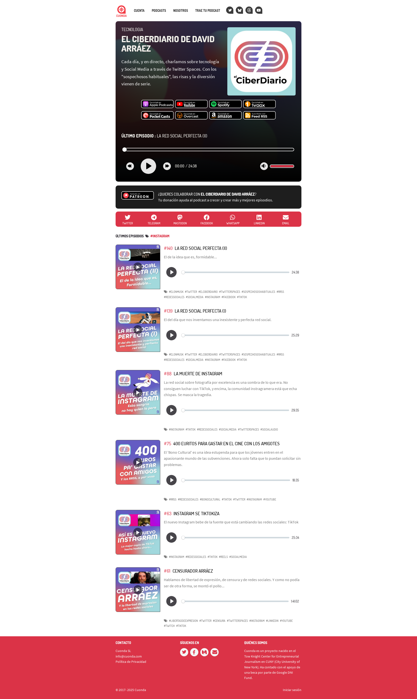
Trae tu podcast (207, 11)
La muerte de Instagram (198, 373)
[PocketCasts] (157, 115)
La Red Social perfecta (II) (164, 135)
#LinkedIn (272, 621)
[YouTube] (258, 10)
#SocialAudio (269, 429)
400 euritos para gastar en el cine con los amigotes (226, 443)
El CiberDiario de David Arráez (168, 43)
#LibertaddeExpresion (183, 621)
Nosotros (180, 11)
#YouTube (269, 499)
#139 (168, 311)
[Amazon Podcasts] (225, 115)
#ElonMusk (176, 292)
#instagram (159, 236)
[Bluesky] (239, 10)
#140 (168, 248)
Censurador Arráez (193, 571)
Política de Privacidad (131, 661)
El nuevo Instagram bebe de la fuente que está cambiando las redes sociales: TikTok (231, 522)
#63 (167, 513)
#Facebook (229, 297)
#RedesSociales (174, 297)
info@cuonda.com (129, 656)
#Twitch (169, 626)
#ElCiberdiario (208, 292)
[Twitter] (229, 10)
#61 (167, 571)
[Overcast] (191, 115)
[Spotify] (225, 104)
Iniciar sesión (292, 690)
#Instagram (212, 297)
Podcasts (159, 11)
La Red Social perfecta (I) (200, 311)
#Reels (223, 557)
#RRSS (280, 292)
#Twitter (191, 292)
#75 (167, 443)
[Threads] (249, 10)
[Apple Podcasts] (157, 104)
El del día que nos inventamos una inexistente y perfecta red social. (217, 319)
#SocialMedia (194, 297)
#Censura (219, 621)
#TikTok (242, 297)
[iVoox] (259, 104)
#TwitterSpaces (229, 292)
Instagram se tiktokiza (196, 513)
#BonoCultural (210, 499)
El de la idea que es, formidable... (190, 256)
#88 (168, 373)
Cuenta (139, 11)
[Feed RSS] (259, 115)
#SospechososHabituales (258, 292)
